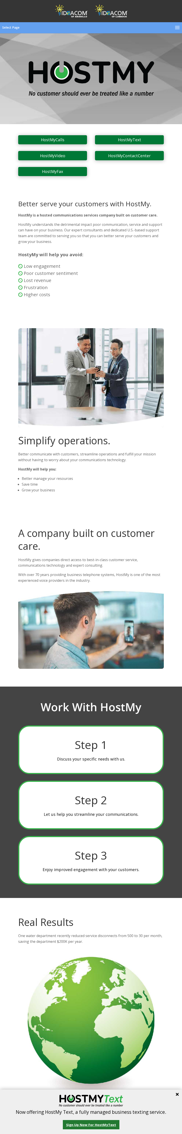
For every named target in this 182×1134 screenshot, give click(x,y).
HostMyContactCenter (129, 155)
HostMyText (129, 139)
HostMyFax (52, 171)
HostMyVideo (52, 155)
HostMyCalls (52, 139)
